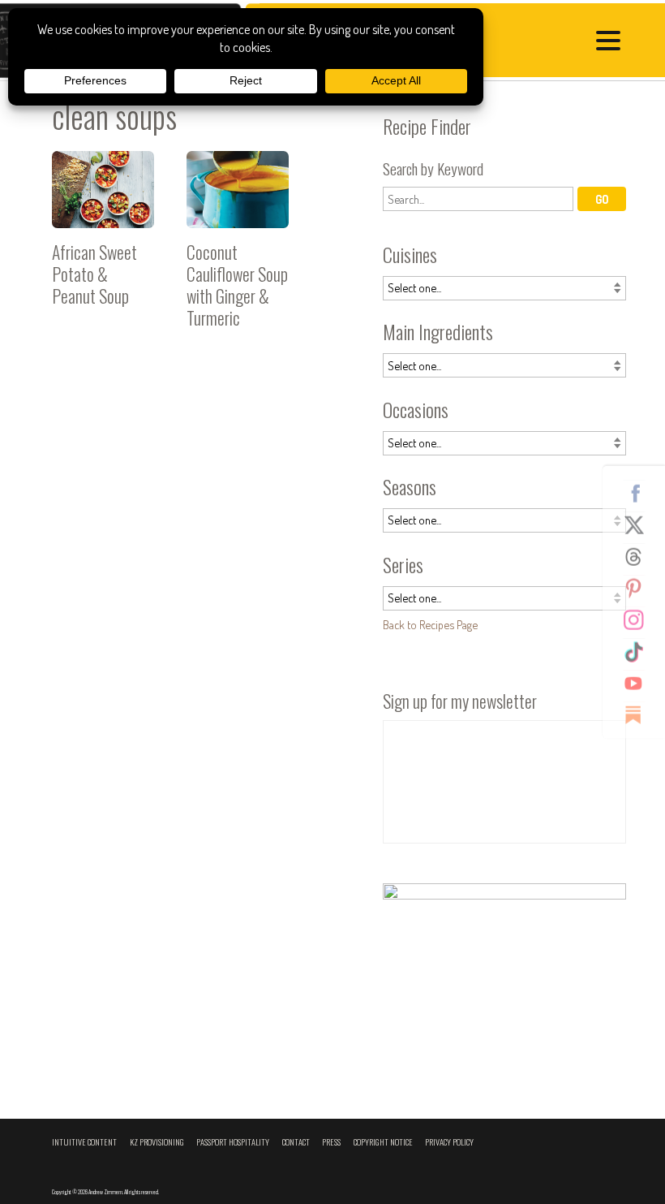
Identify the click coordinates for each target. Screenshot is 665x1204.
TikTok (639, 651)
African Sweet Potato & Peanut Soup (103, 246)
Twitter (639, 524)
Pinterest (639, 588)
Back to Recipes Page (430, 624)
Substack (639, 714)
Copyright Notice (383, 1142)
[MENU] (612, 43)
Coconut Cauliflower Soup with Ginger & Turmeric (238, 246)
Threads (639, 556)
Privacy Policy (449, 1142)
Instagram (639, 619)
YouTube (639, 683)
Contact (296, 1142)
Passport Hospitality (232, 1142)
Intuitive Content (84, 1142)
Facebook (639, 493)
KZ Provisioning (157, 1142)
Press (331, 1142)
